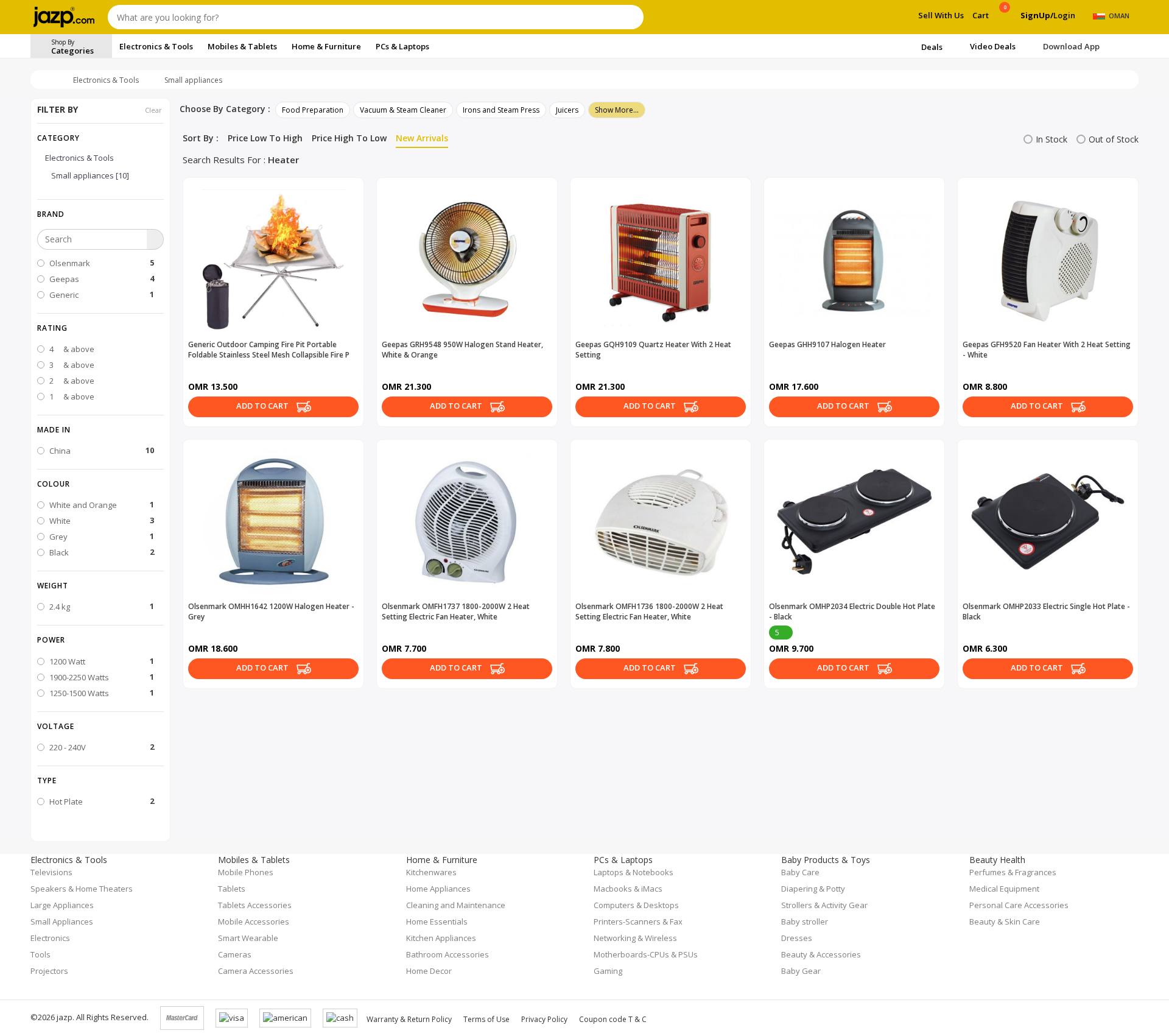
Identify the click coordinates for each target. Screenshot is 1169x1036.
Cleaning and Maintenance (455, 905)
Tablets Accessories (255, 905)
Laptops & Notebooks (633, 872)
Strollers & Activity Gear (824, 905)
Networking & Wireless (635, 937)
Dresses (796, 937)
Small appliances (193, 80)
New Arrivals (422, 138)
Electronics (50, 937)
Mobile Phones (245, 872)
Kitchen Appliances (441, 937)
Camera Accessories (255, 970)
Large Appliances (62, 905)
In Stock (1051, 139)
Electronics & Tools (106, 80)
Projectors (49, 970)
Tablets (231, 888)
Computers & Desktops (636, 905)
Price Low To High (265, 138)
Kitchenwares (431, 872)
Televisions (51, 872)
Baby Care (800, 872)
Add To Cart (263, 406)
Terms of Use (486, 1019)
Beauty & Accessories (821, 954)
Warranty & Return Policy (409, 1019)
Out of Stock (1114, 139)
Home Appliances (438, 888)
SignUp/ (1036, 15)
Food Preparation (312, 110)
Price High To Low (349, 138)
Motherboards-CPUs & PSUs (646, 954)
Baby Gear (801, 970)
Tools (40, 954)
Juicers (567, 110)
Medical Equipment (1004, 888)
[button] (100, 213)
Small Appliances (61, 921)
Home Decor (429, 970)
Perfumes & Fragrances (1012, 872)
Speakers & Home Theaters (81, 888)
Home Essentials (437, 921)
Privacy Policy (544, 1019)
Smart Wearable (248, 937)
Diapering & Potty (813, 888)
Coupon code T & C (613, 1019)
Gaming (608, 970)
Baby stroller (804, 921)
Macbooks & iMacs (628, 888)
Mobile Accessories (253, 921)
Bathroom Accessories (447, 954)
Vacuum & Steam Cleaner (403, 110)
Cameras (234, 954)
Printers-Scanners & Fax (638, 921)
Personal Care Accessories (1019, 905)
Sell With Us (941, 15)
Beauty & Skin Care (1004, 921)
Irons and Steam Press (501, 110)
